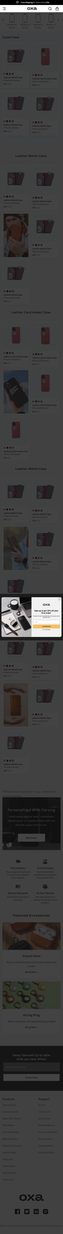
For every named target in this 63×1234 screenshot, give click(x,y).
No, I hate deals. (46, 629)
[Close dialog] (59, 599)
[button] (49, 8)
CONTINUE (46, 626)
